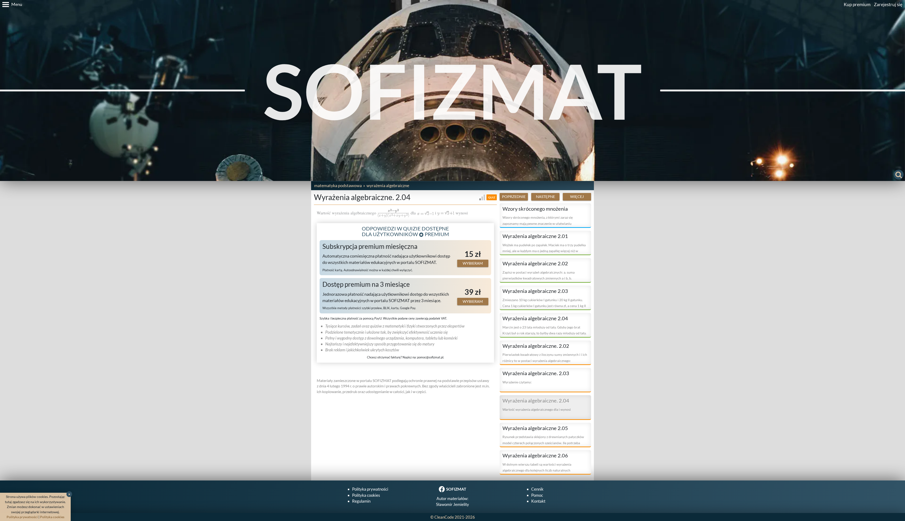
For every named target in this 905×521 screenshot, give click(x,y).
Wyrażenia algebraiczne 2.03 (535, 291)
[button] (11, 4)
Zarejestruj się (888, 4)
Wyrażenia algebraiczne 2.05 (535, 428)
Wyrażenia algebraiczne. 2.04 (535, 401)
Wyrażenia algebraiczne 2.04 (535, 318)
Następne (545, 196)
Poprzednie (514, 196)
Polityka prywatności (370, 489)
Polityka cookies (366, 495)
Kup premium (857, 4)
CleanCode (444, 517)
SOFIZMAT (452, 90)
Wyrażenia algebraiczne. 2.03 (535, 373)
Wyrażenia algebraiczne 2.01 (535, 236)
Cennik (537, 489)
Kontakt (538, 501)
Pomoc (537, 495)
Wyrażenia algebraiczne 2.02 (535, 263)
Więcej (577, 196)
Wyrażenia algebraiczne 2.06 (535, 455)
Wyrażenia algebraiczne (387, 185)
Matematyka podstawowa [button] (338, 185)
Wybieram (473, 263)
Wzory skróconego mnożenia (535, 209)
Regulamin (361, 501)
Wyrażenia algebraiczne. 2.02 (535, 346)
